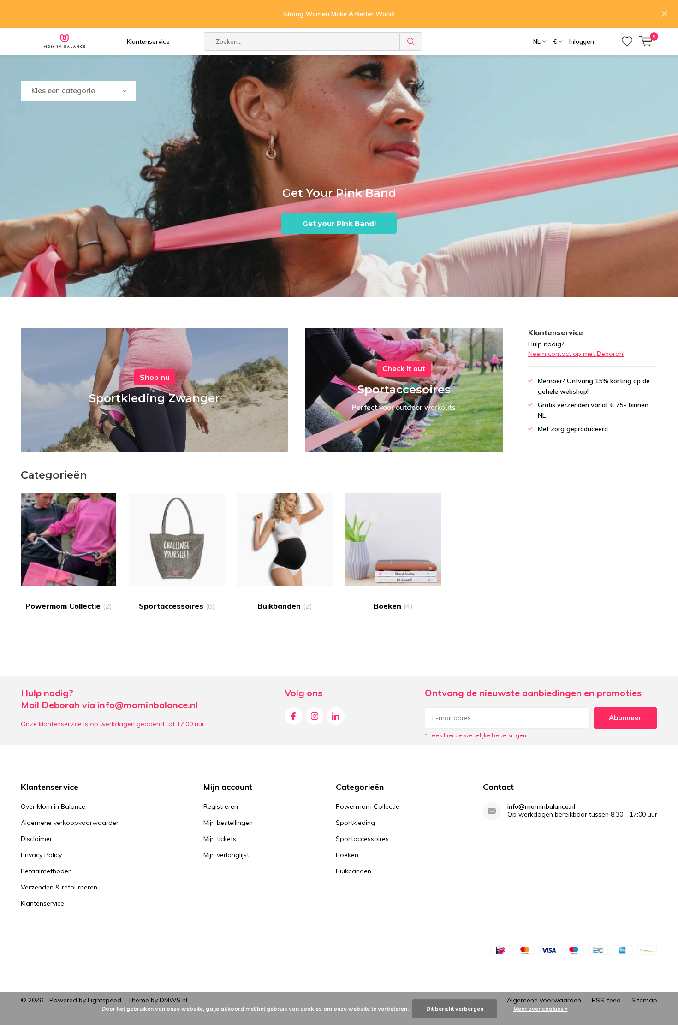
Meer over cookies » (540, 1008)
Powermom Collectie (68, 605)
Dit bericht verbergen (454, 1008)
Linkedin (336, 716)
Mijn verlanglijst (226, 855)
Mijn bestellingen (228, 822)
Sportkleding (355, 822)
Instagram (314, 716)
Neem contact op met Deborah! (576, 354)
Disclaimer (36, 839)
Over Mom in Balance (53, 806)
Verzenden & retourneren (59, 887)
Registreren (220, 806)
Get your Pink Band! (339, 223)
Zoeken (411, 41)
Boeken (393, 605)
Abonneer (625, 717)
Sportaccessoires (177, 605)
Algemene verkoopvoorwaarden (70, 822)
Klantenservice (148, 41)
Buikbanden (284, 605)
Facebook (293, 716)
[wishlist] (627, 41)
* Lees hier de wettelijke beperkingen (475, 735)
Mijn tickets (219, 839)
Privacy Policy (41, 855)
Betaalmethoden (46, 871)
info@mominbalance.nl (541, 807)
